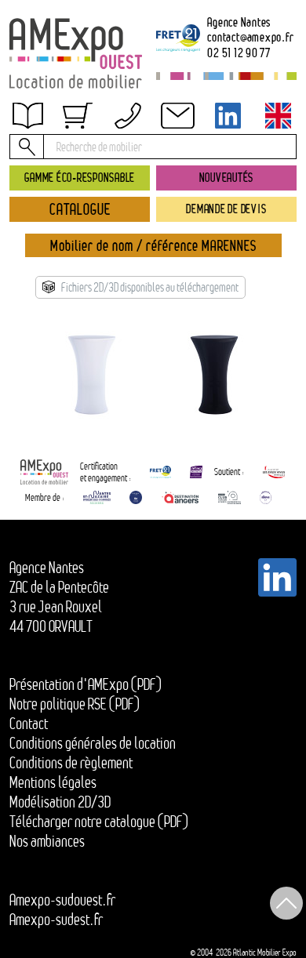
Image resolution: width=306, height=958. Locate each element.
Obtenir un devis (65, 126)
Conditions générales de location (92, 743)
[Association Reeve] (265, 497)
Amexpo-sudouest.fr (62, 900)
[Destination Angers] (179, 497)
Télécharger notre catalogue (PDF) (98, 821)
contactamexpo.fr (250, 37)
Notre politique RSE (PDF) (74, 704)
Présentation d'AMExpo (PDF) (85, 684)
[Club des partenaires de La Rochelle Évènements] (136, 497)
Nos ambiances (47, 841)
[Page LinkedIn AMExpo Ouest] (228, 115)
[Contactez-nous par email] (178, 115)
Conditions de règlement (71, 762)
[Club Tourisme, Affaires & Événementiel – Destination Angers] (229, 497)
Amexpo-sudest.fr (56, 919)
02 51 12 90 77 (239, 53)
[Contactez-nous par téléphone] (128, 115)
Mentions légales (53, 782)
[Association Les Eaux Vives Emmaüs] (274, 472)
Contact (28, 723)
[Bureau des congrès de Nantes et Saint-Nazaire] (97, 497)
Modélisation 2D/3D (60, 802)
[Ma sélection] (78, 115)
